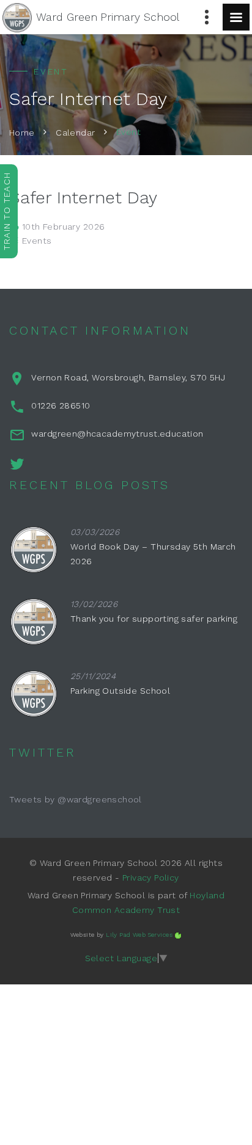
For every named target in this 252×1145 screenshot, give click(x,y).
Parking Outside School (120, 691)
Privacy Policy (150, 877)
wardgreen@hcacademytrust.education (117, 433)
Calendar (75, 132)
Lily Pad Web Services (139, 934)
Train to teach (7, 211)
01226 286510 (60, 405)
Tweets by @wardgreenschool (75, 799)
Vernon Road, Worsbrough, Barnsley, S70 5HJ (128, 377)
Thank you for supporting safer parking (153, 618)
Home (22, 132)
